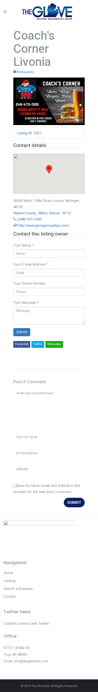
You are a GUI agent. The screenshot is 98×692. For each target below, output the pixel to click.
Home (8, 573)
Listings (10, 581)
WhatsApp (54, 344)
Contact (10, 596)
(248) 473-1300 (30, 219)
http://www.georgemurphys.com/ (43, 225)
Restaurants (25, 72)
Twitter (37, 344)
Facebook (21, 344)
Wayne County (24, 213)
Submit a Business (18, 589)
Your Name (23, 245)
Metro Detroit (48, 213)
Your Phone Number (29, 283)
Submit (21, 332)
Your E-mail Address (31, 264)
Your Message (26, 302)
